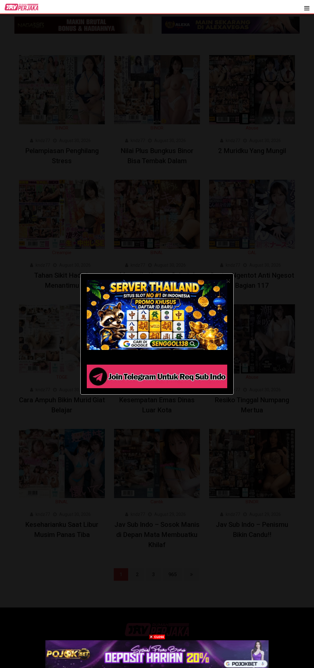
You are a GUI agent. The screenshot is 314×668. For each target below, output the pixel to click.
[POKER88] (157, 654)
